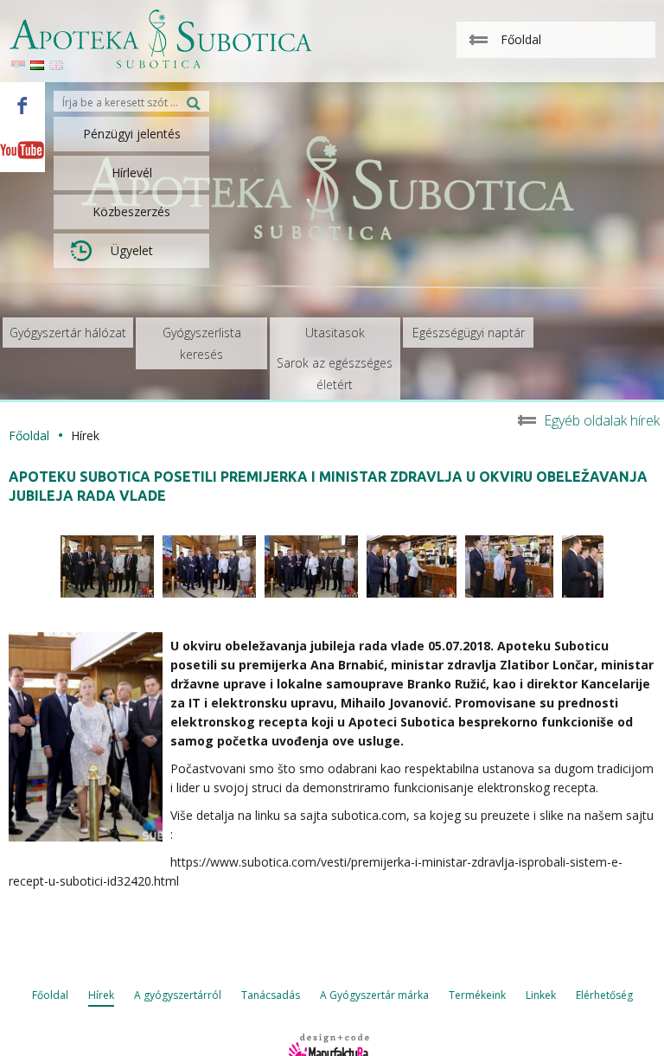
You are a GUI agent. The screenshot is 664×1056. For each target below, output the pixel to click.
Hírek (101, 995)
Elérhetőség (604, 995)
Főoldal (29, 435)
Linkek (541, 995)
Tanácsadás (270, 995)
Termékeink (477, 995)
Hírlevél (132, 172)
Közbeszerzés (131, 211)
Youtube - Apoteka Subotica (22, 149)
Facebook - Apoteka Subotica (22, 104)
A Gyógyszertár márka (374, 995)
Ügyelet (132, 250)
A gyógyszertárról (177, 995)
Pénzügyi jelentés (132, 133)
